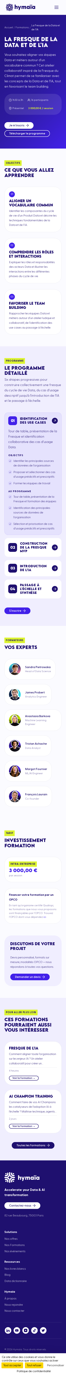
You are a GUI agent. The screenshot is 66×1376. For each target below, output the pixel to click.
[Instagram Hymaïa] (25, 1330)
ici (44, 917)
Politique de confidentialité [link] (34, 1371)
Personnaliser (55, 1365)
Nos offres (11, 1238)
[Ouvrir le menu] (56, 7)
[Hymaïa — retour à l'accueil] (20, 7)
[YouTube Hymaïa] (17, 1330)
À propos (10, 1298)
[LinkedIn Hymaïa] (8, 1330)
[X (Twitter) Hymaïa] (43, 1330)
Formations (22, 27)
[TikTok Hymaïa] (34, 1330)
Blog (7, 1274)
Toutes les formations (30, 1145)
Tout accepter (12, 1365)
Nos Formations (14, 1245)
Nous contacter (14, 1310)
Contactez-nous (20, 1205)
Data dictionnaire (15, 1281)
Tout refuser (34, 1365)
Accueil (8, 27)
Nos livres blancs (15, 1268)
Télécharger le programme (27, 133)
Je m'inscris (16, 125)
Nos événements (14, 1251)
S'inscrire (15, 610)
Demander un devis (28, 976)
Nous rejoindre (13, 1304)
